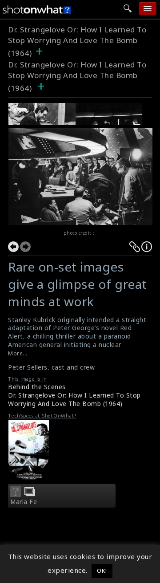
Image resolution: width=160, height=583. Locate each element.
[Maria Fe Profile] (15, 494)
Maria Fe (23, 502)
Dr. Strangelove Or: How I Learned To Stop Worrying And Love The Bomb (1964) (77, 41)
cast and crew (73, 367)
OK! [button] (102, 571)
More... (18, 353)
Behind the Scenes (37, 386)
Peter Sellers (28, 367)
